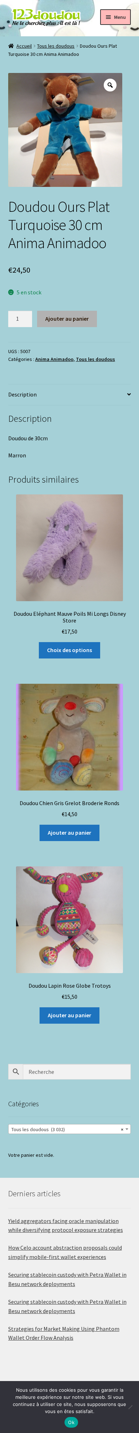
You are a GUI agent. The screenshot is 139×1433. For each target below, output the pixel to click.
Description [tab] (22, 394)
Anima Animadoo (54, 359)
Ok (71, 1422)
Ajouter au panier (67, 318)
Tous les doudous (55, 46)
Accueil (24, 46)
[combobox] (69, 1129)
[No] (130, 1407)
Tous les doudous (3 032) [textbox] (67, 1129)
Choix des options (69, 649)
